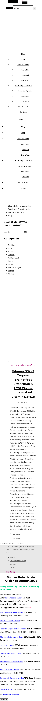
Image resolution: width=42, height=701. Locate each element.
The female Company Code (11, 637)
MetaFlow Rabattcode (9, 670)
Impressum (14, 564)
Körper (11, 270)
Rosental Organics (25, 91)
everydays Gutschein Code (11, 612)
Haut (10, 248)
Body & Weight (14, 267)
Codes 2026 (23, 106)
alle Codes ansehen (11, 694)
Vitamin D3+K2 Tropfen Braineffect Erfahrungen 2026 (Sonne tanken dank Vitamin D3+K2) (23, 383)
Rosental (25, 75)
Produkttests (23, 64)
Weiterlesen (15, 534)
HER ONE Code (6, 645)
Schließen (4, 699)
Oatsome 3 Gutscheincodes (12, 678)
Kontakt (23, 112)
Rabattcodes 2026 (16, 212)
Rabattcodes (10, 598)
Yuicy (19, 598)
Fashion (11, 245)
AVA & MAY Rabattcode (10, 620)
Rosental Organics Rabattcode (13, 629)
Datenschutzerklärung (18, 561)
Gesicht (11, 254)
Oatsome (25, 101)
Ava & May (25, 70)
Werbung (13, 567)
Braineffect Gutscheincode (11, 661)
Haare (10, 251)
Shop (23, 59)
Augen (11, 274)
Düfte (10, 264)
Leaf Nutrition (6, 689)
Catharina (16, 538)
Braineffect (25, 80)
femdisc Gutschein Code (10, 653)
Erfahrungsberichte (23, 85)
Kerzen (11, 261)
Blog (23, 54)
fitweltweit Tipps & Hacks (19, 209)
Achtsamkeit (13, 258)
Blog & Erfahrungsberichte (19, 206)
